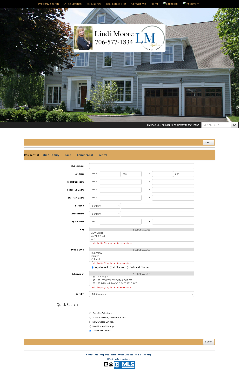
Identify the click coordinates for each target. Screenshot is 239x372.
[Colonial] (141, 259)
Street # (79, 205)
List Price (79, 173)
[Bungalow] (141, 252)
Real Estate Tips (116, 4)
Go (234, 124)
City (82, 229)
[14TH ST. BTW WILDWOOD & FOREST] (141, 280)
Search (208, 142)
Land (68, 155)
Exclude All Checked (139, 267)
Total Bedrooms (75, 181)
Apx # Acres (78, 221)
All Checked (119, 267)
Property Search (48, 4)
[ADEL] (141, 238)
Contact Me (138, 4)
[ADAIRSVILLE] (141, 235)
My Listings (93, 4)
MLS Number (77, 165)
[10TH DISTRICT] (141, 277)
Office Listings (73, 4)
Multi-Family (51, 155)
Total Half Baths (75, 197)
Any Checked (101, 267)
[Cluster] (141, 255)
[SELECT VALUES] (141, 229)
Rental (103, 155)
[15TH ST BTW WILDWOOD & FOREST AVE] (141, 283)
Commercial (85, 155)
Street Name (77, 213)
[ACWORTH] (141, 232)
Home (155, 4)
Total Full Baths (75, 189)
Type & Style (77, 249)
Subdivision (78, 273)
